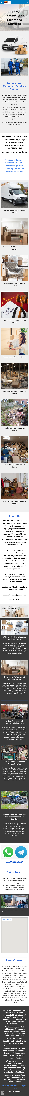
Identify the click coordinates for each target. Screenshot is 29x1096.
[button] (2, 2)
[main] (14, 17)
